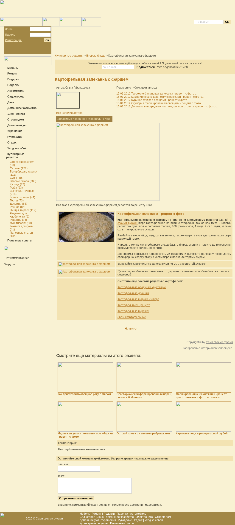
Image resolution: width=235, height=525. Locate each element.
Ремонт (96, 513)
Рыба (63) (16, 187)
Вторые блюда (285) (23, 181)
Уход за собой (154, 520)
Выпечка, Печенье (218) (22, 192)
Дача (100, 517)
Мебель (85, 513)
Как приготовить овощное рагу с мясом (84, 394)
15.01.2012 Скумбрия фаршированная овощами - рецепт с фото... (159, 103)
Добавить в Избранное (72, 118)
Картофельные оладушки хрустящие (142, 287)
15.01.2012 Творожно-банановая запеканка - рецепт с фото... (156, 93)
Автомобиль (138, 513)
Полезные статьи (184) (21, 234)
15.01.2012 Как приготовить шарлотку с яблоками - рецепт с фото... (160, 96)
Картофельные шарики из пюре (138, 299)
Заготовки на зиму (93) (22, 163)
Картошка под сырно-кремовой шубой (201, 433)
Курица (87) (17, 184)
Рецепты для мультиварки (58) (21, 221)
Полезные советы (122, 523)
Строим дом (163, 517)
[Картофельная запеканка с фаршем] (107, 199)
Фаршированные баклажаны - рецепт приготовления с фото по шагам (201, 396)
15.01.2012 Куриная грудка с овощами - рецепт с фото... (152, 100)
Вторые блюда (95, 55)
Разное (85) (17, 207)
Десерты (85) (18, 203)
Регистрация (13, 40)
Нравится (131, 328)
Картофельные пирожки (133, 311)
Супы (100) (17, 178)
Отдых (138, 520)
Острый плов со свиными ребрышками (143, 433)
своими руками (128, 223)
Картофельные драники (133, 293)
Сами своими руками (219, 342)
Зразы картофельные (132, 317)
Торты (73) (17, 200)
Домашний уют (89, 520)
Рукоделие (125, 520)
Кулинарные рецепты (69, 55)
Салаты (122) (19, 168)
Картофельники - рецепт (134, 305)
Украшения (108, 520)
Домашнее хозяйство (120, 517)
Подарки (109, 513)
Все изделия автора (69, 113)
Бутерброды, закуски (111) (23, 173)
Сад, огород (87, 517)
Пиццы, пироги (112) (23, 210)
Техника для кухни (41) (22, 228)
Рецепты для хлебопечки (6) (19, 215)
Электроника (144, 517)
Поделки (122, 513)
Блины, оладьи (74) (22, 197)
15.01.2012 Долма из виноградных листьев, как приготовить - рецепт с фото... (167, 106)
